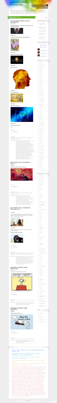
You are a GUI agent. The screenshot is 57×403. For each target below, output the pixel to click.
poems (26, 360)
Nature (28, 253)
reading (40, 389)
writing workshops (19, 204)
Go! (46, 17)
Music (40, 246)
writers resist (28, 369)
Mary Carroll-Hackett (19, 303)
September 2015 (41, 156)
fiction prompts (30, 145)
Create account (41, 313)
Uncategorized (41, 279)
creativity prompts (28, 197)
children (22, 142)
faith (36, 385)
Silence (25, 154)
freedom (19, 253)
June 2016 (40, 137)
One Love (32, 151)
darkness (44, 393)
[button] (22, 322)
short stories (26, 368)
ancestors (31, 389)
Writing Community (19, 157)
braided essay (34, 368)
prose (28, 368)
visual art (40, 281)
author (28, 256)
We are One (29, 262)
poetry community (40, 369)
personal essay (15, 368)
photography (24, 389)
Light (19, 393)
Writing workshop (28, 158)
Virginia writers (27, 393)
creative (32, 372)
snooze (33, 341)
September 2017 (41, 104)
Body (17, 393)
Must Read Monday (42, 248)
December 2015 (41, 150)
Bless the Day (22, 137)
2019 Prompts (41, 182)
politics (44, 385)
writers (31, 155)
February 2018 (41, 93)
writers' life (24, 156)
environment (13, 384)
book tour (40, 197)
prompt (36, 369)
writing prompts (24, 157)
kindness (28, 389)
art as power (28, 140)
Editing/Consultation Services (44, 6)
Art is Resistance (30, 360)
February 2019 (41, 82)
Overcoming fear (19, 384)
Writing (27, 193)
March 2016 (41, 143)
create (25, 142)
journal (35, 377)
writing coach (23, 263)
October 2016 (41, 128)
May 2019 (40, 75)
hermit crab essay (39, 368)
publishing (41, 270)
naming (33, 150)
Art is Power (27, 196)
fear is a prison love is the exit (23, 380)
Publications (37, 6)
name (31, 150)
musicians (38, 385)
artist (26, 256)
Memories (39, 393)
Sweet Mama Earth (20, 389)
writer (29, 155)
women (34, 381)
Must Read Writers (42, 251)
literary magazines (43, 372)
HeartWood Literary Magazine (40, 388)
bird (16, 257)
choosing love (29, 380)
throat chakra (18, 155)
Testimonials (33, 6)
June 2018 (40, 84)
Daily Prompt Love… (42, 46)
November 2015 (41, 152)
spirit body (40, 381)
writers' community (19, 156)
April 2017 (40, 115)
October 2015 (41, 154)
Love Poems (35, 384)
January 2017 (41, 121)
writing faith (22, 393)
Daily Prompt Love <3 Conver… (43, 47)
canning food (22, 257)
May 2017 (40, 113)
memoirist (19, 150)
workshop (40, 289)
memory (31, 385)
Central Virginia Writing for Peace (42, 205)
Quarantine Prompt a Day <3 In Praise (42, 34)
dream (20, 144)
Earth (43, 380)
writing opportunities (42, 301)
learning (28, 385)
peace (33, 260)
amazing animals (18, 256)
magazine (26, 384)
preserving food (28, 261)
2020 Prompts (41, 184)
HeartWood (13, 388)
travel (43, 381)
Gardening (20, 259)
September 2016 (41, 130)
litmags (40, 239)
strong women (24, 385)
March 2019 (41, 80)
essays (12, 369)
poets (41, 363)
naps (28, 200)
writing (27, 156)
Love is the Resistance (25, 148)
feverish (23, 145)
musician (23, 388)
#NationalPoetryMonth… (43, 50)
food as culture (25, 258)
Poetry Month (29, 388)
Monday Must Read (14, 376)
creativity (29, 302)
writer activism (18, 373)
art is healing (30, 381)
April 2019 (40, 78)
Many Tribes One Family (19, 200)
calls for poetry (25, 373)
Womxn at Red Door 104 (42, 284)
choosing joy (13, 380)
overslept (32, 303)
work (27, 155)
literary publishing (14, 385)
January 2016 (41, 148)
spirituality (27, 381)
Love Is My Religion (23, 358)
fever (17, 145)
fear (16, 384)
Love (15, 193)
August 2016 (41, 132)
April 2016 (40, 141)
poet (16, 261)
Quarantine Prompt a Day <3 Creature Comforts (42, 37)
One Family (28, 151)
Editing (40, 216)
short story (22, 368)
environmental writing (40, 384)
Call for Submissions (42, 202)
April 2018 (40, 89)
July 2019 (40, 71)
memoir (17, 150)
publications (39, 373)
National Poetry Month (42, 253)
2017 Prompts (13, 137)
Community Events (42, 209)
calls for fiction (35, 373)
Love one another (25, 149)
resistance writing (17, 377)
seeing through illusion (28, 153)
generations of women (19, 385)
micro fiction (24, 150)
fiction (29, 137)
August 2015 (41, 159)
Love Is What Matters (19, 149)
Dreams (27, 192)
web (25, 155)
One (26, 151)
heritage (26, 259)
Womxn (42, 389)
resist (28, 376)
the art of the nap (22, 202)
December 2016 (41, 124)
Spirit (24, 381)
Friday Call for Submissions (41, 228)
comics (40, 207)
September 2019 (41, 67)
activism (40, 186)
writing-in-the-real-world (26, 204)
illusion (23, 146)
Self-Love (17, 154)
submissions (41, 376)
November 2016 (41, 126)
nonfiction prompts (22, 151)
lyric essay (19, 368)
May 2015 (40, 165)
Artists (18, 137)
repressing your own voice (20, 153)
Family (12, 253)
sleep (30, 154)
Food (16, 253)
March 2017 (41, 117)
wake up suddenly (18, 262)
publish (43, 369)
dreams (31, 144)
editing (26, 376)
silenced (27, 154)
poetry (25, 193)
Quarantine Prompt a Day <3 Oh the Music (42, 31)
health (17, 146)
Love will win (30, 149)
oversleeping (29, 303)
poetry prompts (18, 201)
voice (23, 155)
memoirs (25, 372)
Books (40, 199)
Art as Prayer (18, 196)
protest (32, 384)
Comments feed (41, 319)
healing (40, 232)
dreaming (28, 144)
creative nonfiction (19, 143)
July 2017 (40, 108)
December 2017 (41, 97)
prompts (30, 201)
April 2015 (40, 167)
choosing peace (38, 377)
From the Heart (43, 377)
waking (23, 262)
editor (40, 380)
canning (18, 257)
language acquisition (30, 147)
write (29, 202)
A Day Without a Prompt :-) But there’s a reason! (42, 24)
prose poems (13, 363)
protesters (41, 385)
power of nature (37, 380)
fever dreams (20, 145)
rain (36, 393)
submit (20, 377)
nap (23, 200)
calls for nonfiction (30, 373)
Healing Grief (13, 389)
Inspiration (26, 146)
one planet (29, 384)
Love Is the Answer (19, 148)
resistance (40, 275)
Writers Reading (41, 291)
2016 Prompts (13, 300)
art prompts (44, 363)
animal (26, 388)
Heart (36, 381)
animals (16, 192)
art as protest (22, 196)
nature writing (21, 381)
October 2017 (41, 102)
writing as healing (36, 372)
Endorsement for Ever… (43, 44)
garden (17, 259)
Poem (34, 360)
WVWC (15, 393)
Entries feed (41, 317)
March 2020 (41, 62)
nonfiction (17, 151)
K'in (40, 234)
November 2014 (41, 170)
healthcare (20, 146)
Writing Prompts (30, 338)
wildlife (32, 262)
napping (26, 200)
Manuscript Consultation (41, 244)
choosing (18, 381)
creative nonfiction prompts (26, 143)
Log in (40, 315)
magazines (23, 384)
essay (33, 144)
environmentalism (34, 388)
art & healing (24, 140)
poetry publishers (17, 388)
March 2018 (41, 91)
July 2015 (40, 161)
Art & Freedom (19, 140)
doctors (17, 144)
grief (22, 377)
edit (33, 377)
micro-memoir (28, 150)
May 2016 (40, 139)
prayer (20, 388)
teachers (42, 393)
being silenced (18, 142)
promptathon (27, 201)
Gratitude (32, 137)
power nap (22, 201)
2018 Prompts (41, 180)
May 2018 (40, 86)
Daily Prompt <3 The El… (43, 56)
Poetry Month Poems (42, 266)
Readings (37, 389)
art (16, 140)
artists (13, 360)
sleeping (17, 202)
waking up (25, 262)
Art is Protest (17, 363)
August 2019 (41, 69)
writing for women (22, 376)
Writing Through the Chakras (20, 158)
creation (27, 142)
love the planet (37, 376)
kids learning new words (20, 147)
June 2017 (40, 110)
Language (25, 147)
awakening (31, 256)
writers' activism (14, 373)
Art (15, 137)
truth (21, 155)
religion (33, 376)
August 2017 (41, 106)
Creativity (26, 137)
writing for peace (42, 299)
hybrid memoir (28, 372)
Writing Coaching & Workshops (24, 254)
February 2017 (41, 119)
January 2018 (41, 95)
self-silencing (21, 154)
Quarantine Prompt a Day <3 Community (42, 28)
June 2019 (40, 73)
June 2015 (40, 163)
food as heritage (30, 258)
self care (40, 277)
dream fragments (23, 144)
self (38, 381)
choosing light (17, 380)
